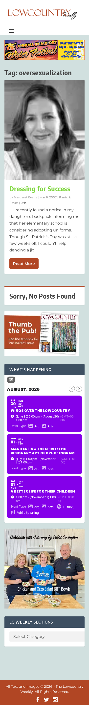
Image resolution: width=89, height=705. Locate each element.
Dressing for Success (39, 189)
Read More (24, 263)
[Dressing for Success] (44, 130)
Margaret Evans (25, 197)
